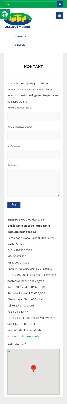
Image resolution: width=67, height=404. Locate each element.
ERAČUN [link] (20, 45)
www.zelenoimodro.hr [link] (26, 336)
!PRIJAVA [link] (20, 36)
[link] (5, 14)
